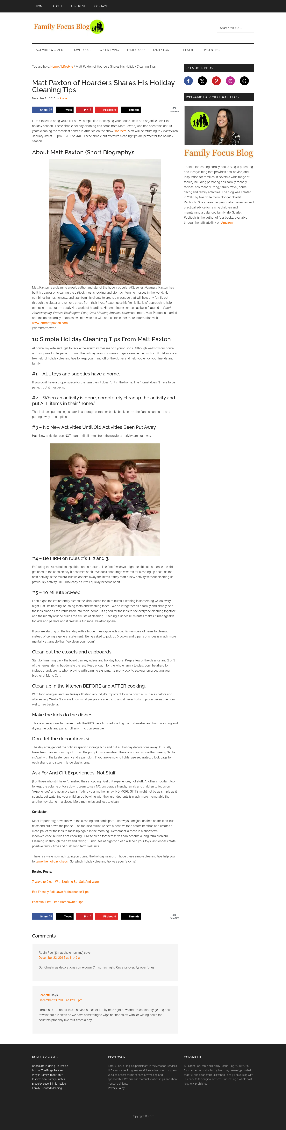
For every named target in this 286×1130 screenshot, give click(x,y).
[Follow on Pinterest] (216, 80)
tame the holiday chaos (52, 861)
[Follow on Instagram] (230, 80)
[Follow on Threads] (244, 80)
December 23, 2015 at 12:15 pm (60, 1000)
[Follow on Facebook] (188, 80)
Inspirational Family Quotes (48, 1079)
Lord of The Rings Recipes (47, 1070)
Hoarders (120, 131)
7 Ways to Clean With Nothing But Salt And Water (66, 882)
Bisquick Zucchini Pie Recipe (49, 1083)
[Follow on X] (202, 80)
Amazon (227, 222)
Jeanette (45, 995)
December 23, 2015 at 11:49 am (60, 958)
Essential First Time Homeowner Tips (57, 902)
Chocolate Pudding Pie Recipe (50, 1065)
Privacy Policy (116, 1088)
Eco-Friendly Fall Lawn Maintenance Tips (60, 892)
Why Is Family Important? (47, 1074)
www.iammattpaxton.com (50, 323)
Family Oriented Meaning (47, 1088)
